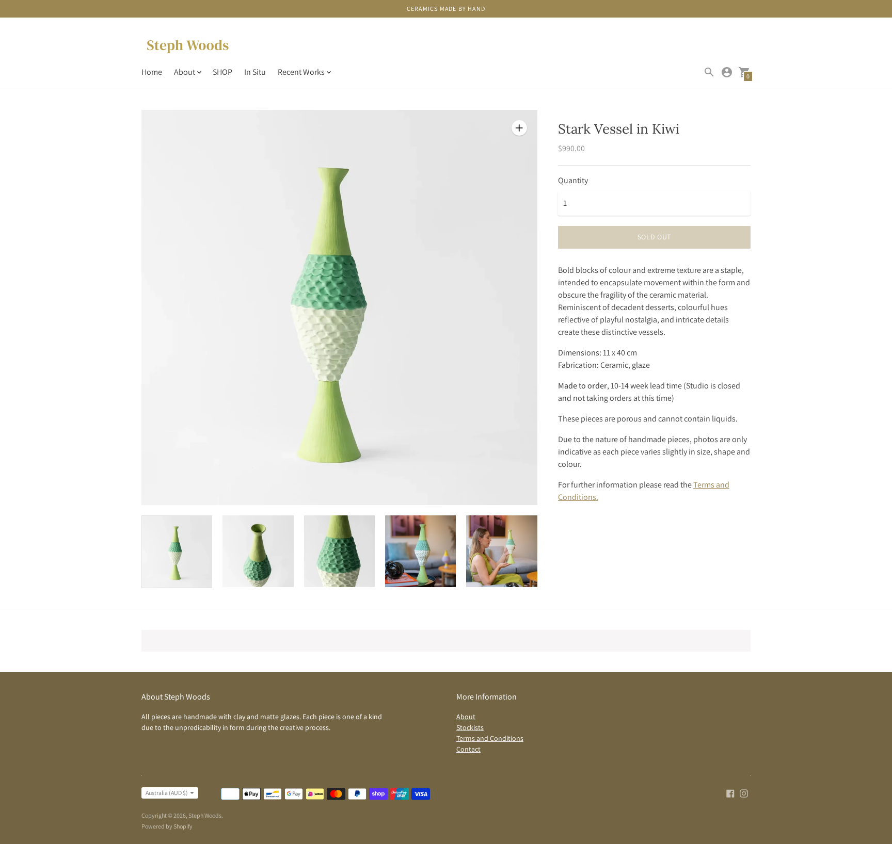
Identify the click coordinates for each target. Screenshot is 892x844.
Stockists (470, 727)
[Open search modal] (709, 72)
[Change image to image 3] (339, 551)
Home (151, 72)
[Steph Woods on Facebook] (730, 792)
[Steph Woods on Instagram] (744, 792)
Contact (468, 749)
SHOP (222, 72)
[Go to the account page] (727, 72)
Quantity (573, 180)
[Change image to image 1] (176, 551)
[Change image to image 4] (420, 551)
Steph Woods (204, 815)
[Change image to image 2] (257, 551)
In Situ (255, 72)
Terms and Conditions (489, 738)
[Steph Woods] (187, 47)
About (465, 716)
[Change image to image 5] (501, 551)
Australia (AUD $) (167, 793)
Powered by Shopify (167, 826)
